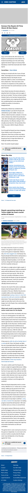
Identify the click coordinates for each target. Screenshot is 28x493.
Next (22, 53)
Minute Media (8, 483)
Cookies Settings (17, 480)
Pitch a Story (4, 472)
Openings (15, 465)
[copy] (10, 33)
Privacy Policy (17, 472)
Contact (3, 467)
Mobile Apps (4, 470)
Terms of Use (4, 475)
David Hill (5, 30)
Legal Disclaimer (5, 477)
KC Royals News (8, 455)
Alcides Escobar (5, 110)
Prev (5, 53)
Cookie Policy (16, 475)
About (2, 465)
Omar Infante (13, 70)
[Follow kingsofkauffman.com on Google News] (25, 149)
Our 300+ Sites (17, 467)
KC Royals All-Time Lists (10, 200)
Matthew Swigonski (8, 220)
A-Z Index (3, 480)
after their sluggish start (10, 253)
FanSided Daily (17, 470)
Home (2, 200)
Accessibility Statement (19, 477)
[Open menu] (2, 2)
